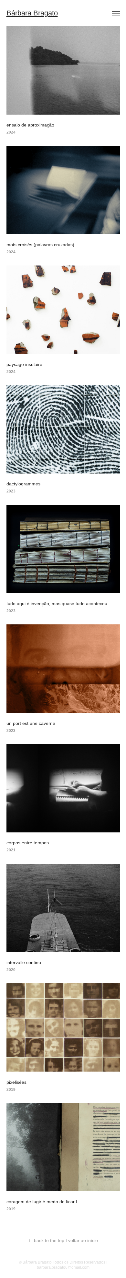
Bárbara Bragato (32, 13)
